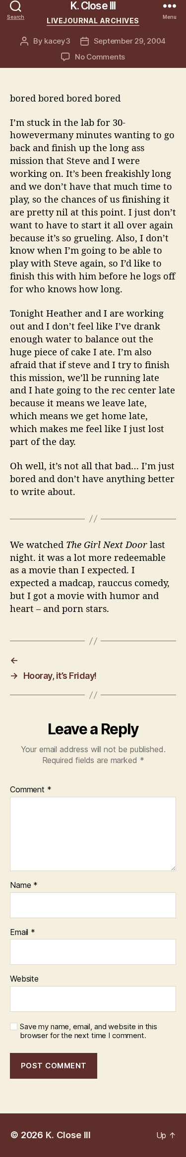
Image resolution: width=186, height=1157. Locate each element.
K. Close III (93, 5)
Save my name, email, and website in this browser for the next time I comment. (88, 1031)
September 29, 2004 (130, 41)
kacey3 (57, 41)
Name (24, 885)
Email (22, 932)
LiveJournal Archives (93, 20)
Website (24, 979)
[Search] (15, 5)
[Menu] (169, 5)
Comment (31, 789)
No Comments (100, 56)
